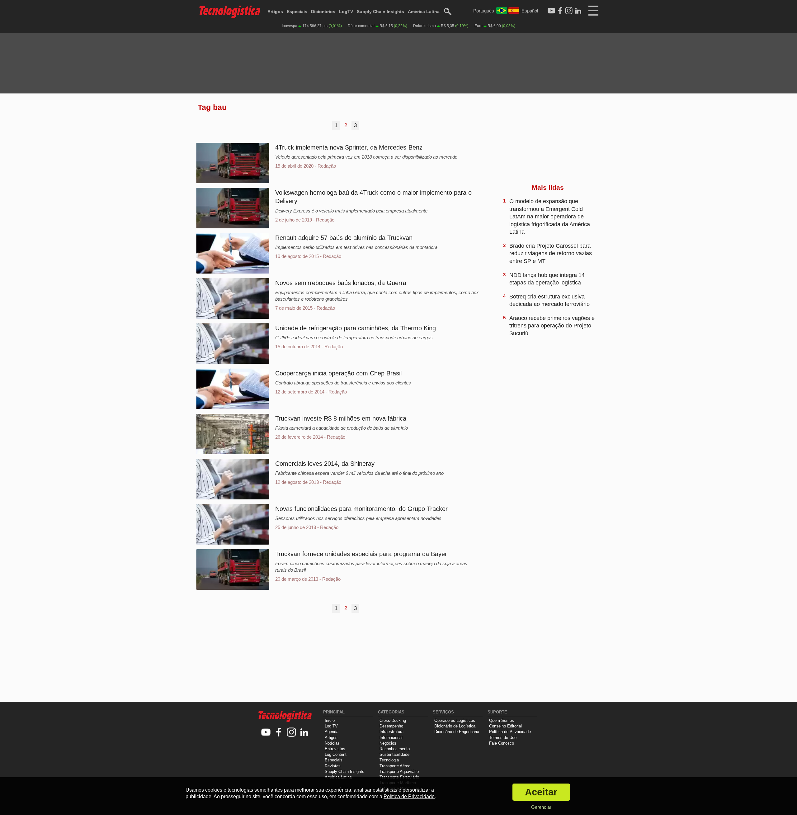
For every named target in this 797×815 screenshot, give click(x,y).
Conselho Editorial (505, 726)
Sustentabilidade (394, 754)
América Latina (424, 11)
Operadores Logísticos (454, 720)
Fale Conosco (501, 743)
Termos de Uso (502, 737)
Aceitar (541, 792)
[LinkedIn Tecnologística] (578, 11)
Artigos (275, 11)
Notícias (332, 743)
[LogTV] (551, 11)
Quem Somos (501, 720)
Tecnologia (389, 760)
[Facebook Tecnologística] (560, 11)
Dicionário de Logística (454, 726)
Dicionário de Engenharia (456, 731)
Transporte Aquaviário (399, 771)
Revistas (333, 766)
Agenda (331, 731)
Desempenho (391, 726)
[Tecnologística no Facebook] (278, 732)
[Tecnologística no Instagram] (291, 732)
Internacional (391, 737)
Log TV (331, 726)
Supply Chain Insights (380, 11)
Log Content (336, 754)
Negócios (388, 743)
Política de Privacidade (510, 731)
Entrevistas (335, 748)
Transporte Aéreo (395, 766)
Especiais (297, 11)
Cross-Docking (393, 720)
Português (483, 10)
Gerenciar (541, 807)
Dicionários (323, 11)
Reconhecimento (395, 748)
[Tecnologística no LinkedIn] (304, 732)
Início (330, 720)
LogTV (346, 11)
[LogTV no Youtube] (266, 732)
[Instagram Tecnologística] (569, 11)
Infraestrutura (391, 731)
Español (529, 10)
